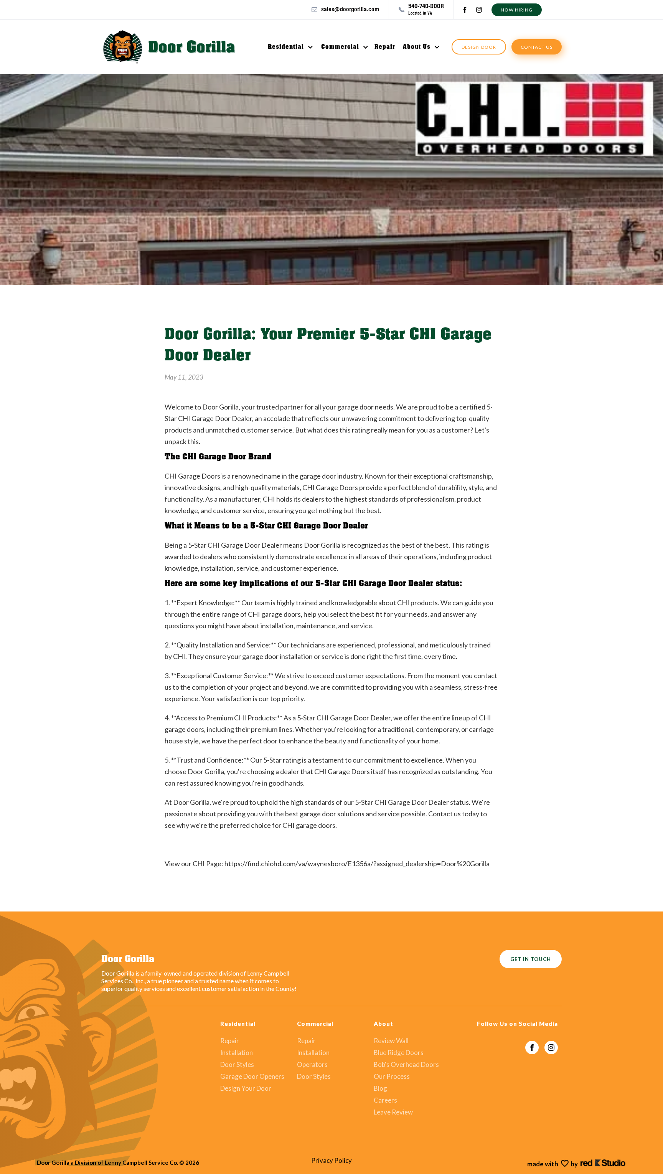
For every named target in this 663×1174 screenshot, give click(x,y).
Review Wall (391, 1041)
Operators (312, 1064)
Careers (385, 1100)
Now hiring (517, 10)
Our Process (392, 1076)
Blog (380, 1088)
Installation (236, 1053)
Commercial (340, 47)
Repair (384, 47)
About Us (416, 47)
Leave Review (393, 1112)
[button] (286, 46)
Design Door (479, 47)
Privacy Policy (331, 1160)
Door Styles (237, 1064)
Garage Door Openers (252, 1076)
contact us (536, 47)
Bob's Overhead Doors (406, 1064)
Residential (286, 47)
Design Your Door (245, 1088)
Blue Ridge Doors (399, 1053)
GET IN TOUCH (530, 959)
